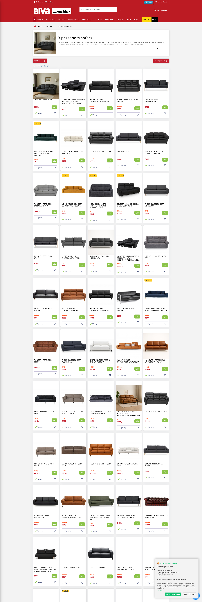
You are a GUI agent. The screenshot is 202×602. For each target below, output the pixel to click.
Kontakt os (39, 2)
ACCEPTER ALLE (173, 594)
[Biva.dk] (54, 11)
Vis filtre (37, 61)
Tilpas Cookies (189, 594)
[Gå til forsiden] (35, 26)
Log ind (165, 2)
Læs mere (160, 590)
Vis (54, 107)
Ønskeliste (49, 2)
